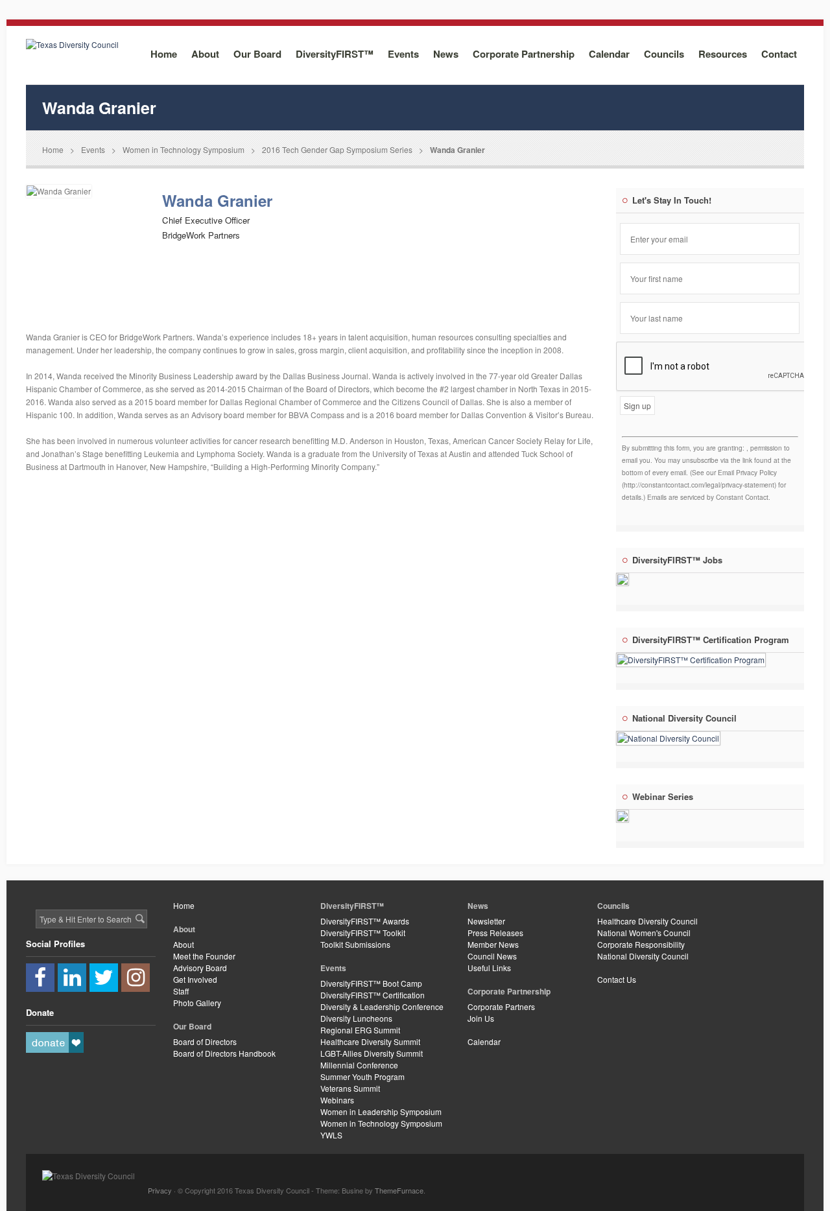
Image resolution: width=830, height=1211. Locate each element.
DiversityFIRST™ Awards (364, 920)
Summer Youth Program (362, 1076)
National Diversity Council (643, 955)
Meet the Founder (204, 955)
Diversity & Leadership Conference (382, 1006)
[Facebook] (40, 977)
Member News (493, 944)
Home (53, 149)
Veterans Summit (350, 1088)
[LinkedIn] (72, 977)
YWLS (331, 1134)
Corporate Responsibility (641, 944)
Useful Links (489, 967)
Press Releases (495, 932)
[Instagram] (135, 977)
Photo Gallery (197, 1002)
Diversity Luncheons (356, 1018)
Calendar (484, 1041)
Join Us (481, 1018)
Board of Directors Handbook (224, 1053)
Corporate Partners (501, 1006)
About (183, 944)
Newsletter (486, 920)
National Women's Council (644, 932)
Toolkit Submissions (355, 944)
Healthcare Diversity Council (647, 920)
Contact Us (616, 979)
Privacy (160, 1190)
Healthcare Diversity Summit (370, 1041)
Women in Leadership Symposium (381, 1111)
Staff (181, 990)
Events (93, 149)
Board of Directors (205, 1041)
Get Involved (195, 979)
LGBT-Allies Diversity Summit (371, 1053)
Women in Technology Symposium (183, 149)
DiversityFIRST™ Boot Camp (371, 983)
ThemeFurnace (399, 1190)
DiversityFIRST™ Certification (372, 994)
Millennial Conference (359, 1064)
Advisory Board (200, 967)
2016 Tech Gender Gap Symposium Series (337, 149)
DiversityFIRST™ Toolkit (362, 932)
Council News (492, 955)
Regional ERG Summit (360, 1029)
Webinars (337, 1099)
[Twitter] (103, 977)
